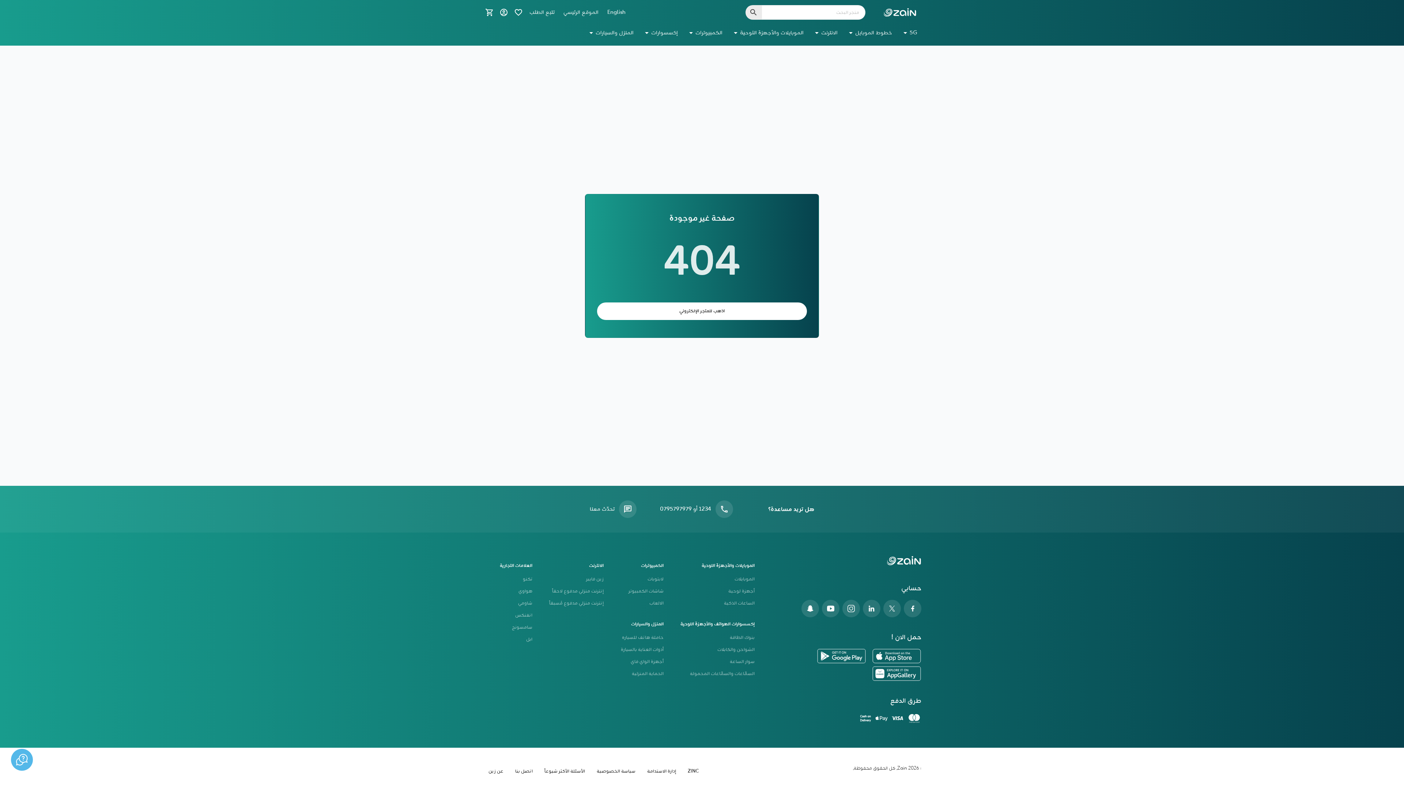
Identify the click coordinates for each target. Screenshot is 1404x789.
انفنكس (523, 615)
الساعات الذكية (739, 603)
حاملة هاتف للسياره (643, 637)
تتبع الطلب (542, 12)
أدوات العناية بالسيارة (642, 649)
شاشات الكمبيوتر (646, 591)
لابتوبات (656, 579)
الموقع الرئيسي (581, 12)
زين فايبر (595, 579)
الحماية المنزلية (648, 674)
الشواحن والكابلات (736, 649)
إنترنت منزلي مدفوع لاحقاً (578, 591)
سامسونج (522, 627)
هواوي (525, 591)
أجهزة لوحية (741, 591)
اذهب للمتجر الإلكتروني (702, 311)
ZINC (693, 771)
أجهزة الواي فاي (647, 662)
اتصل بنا (524, 771)
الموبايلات (745, 579)
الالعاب (656, 603)
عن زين (495, 771)
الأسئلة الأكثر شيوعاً (564, 771)
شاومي (525, 603)
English (616, 12)
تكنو (527, 579)
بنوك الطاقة (742, 637)
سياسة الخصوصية (616, 771)
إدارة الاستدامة (661, 771)
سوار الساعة (742, 662)
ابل (529, 639)
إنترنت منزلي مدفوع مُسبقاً (576, 603)
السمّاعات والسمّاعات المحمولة (722, 674)
